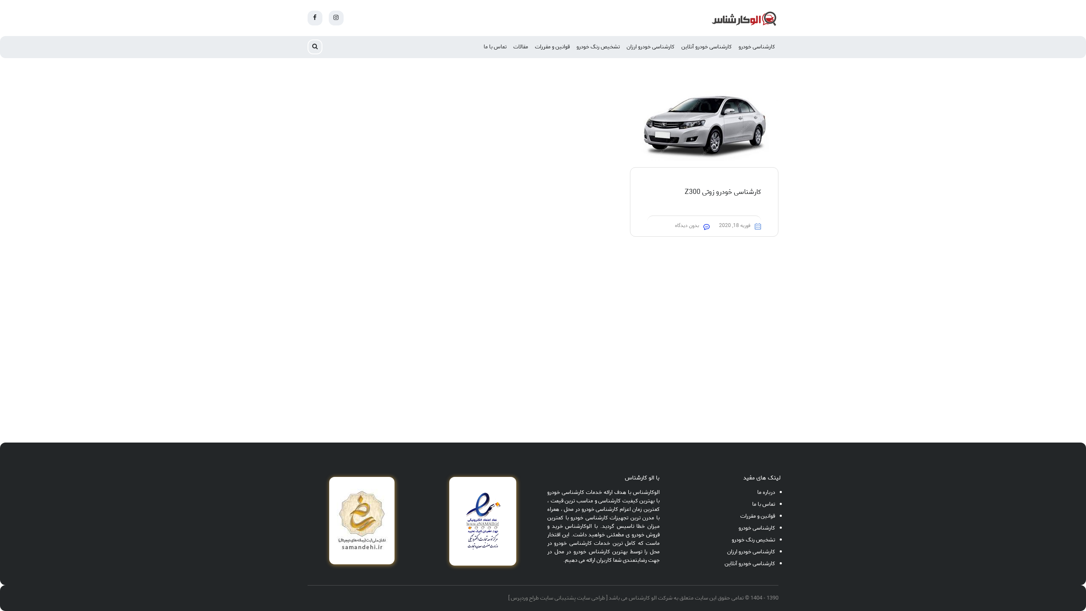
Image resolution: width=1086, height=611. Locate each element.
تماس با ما (495, 46)
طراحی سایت (591, 598)
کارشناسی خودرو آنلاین (706, 46)
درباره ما (766, 492)
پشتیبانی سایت (558, 598)
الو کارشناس (643, 598)
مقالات (520, 46)
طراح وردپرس (525, 598)
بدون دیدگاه (687, 225)
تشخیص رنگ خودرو (598, 46)
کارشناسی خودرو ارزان (651, 46)
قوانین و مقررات (552, 46)
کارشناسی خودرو (757, 46)
